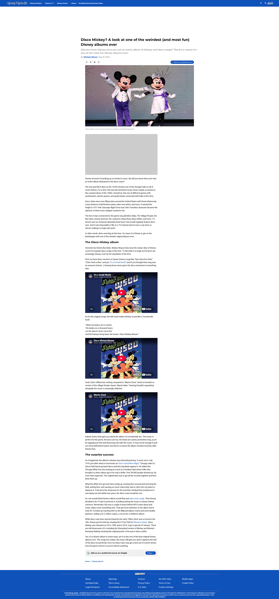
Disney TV (49, 3)
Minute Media (73, 593)
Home (87, 561)
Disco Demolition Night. (129, 463)
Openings (113, 579)
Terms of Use (164, 583)
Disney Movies (35, 3)
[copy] (98, 62)
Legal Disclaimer (92, 587)
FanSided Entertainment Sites (90, 3)
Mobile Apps (187, 579)
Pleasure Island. (140, 522)
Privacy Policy (144, 583)
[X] (265, 3)
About (73, 3)
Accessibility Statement (119, 587)
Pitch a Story (114, 583)
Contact (141, 579)
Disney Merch (97, 561)
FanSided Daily (91, 583)
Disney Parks (62, 3)
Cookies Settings (166, 587)
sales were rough (136, 498)
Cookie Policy (188, 583)
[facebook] (260, 3)
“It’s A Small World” (118, 262)
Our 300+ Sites (165, 579)
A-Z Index (142, 587)
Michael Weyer (90, 57)
